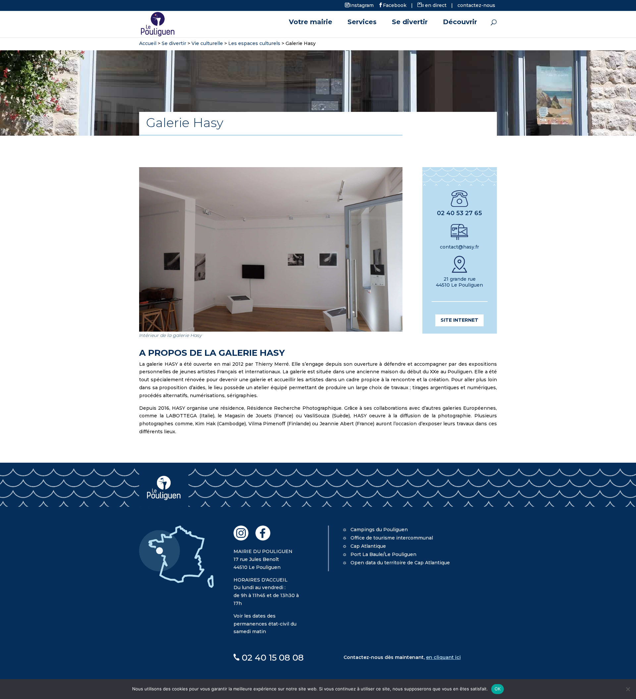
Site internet (459, 320)
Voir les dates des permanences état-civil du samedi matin (265, 624)
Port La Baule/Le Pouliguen (383, 554)
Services (362, 23)
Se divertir (410, 23)
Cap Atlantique (368, 546)
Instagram (361, 5)
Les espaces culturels (254, 43)
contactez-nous (476, 5)
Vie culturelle (207, 43)
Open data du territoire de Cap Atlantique (400, 563)
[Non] (627, 689)
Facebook (394, 5)
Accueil (147, 43)
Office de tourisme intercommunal (391, 538)
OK (498, 688)
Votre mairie (310, 23)
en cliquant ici (443, 657)
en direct (435, 5)
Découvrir (460, 23)
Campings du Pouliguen (379, 530)
